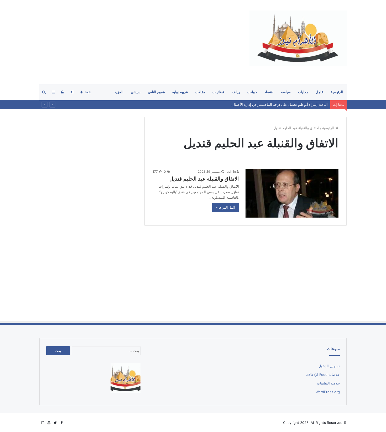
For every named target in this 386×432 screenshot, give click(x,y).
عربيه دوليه (180, 92)
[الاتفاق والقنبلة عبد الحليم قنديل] (292, 193)
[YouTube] (49, 423)
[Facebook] (61, 423)
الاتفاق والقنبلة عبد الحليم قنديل (204, 179)
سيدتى (135, 92)
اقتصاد (269, 92)
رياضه (236, 92)
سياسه (286, 92)
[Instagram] (42, 423)
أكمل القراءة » (225, 207)
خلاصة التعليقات (328, 383)
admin (232, 171)
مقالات (200, 92)
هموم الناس (156, 92)
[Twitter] (55, 423)
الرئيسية (337, 92)
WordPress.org (328, 392)
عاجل (320, 92)
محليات (303, 92)
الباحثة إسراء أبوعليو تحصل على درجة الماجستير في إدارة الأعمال (280, 104)
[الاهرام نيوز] (298, 38)
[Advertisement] (135, 42)
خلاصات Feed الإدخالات (323, 374)
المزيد (118, 92)
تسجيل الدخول (329, 366)
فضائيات (218, 92)
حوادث (252, 92)
